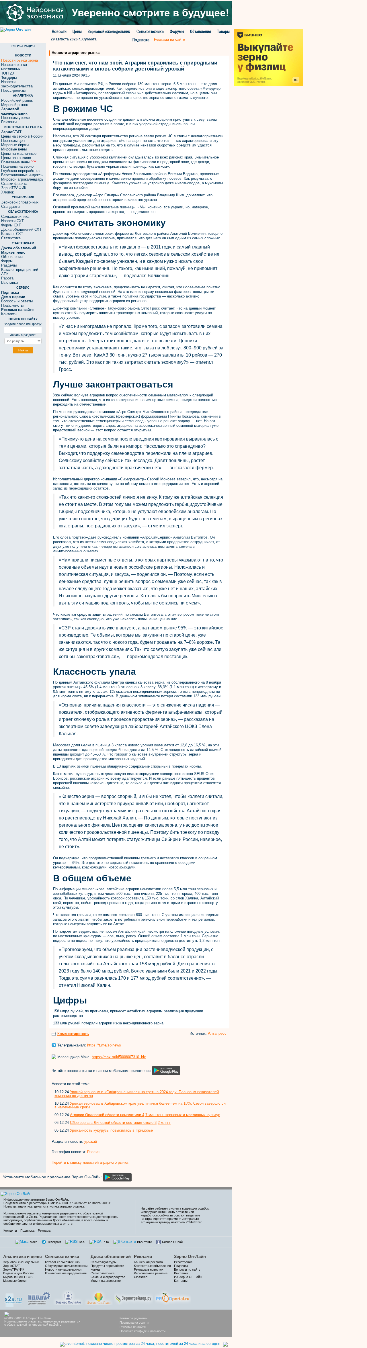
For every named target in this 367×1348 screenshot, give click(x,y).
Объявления (200, 31)
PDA (106, 1242)
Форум (7, 261)
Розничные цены (18, 162)
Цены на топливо (16, 158)
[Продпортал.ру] (173, 1297)
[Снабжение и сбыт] (13, 1298)
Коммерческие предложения (66, 1273)
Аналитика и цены (22, 1256)
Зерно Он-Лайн (190, 1256)
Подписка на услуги (134, 1322)
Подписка (140, 40)
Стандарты (10, 206)
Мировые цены (14, 149)
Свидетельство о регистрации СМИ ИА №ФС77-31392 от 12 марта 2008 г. (57, 1203)
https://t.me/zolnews (104, 1045)
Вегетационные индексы (22, 175)
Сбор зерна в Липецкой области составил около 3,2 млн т (120, 1122)
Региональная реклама (150, 1273)
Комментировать (73, 1034)
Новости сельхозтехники (63, 1269)
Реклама (44, 1230)
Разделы (9, 265)
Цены (77, 31)
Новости (59, 31)
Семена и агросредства (108, 1277)
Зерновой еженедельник (109, 31)
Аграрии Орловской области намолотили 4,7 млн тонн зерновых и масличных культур (145, 1115)
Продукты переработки (107, 1265)
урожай (90, 1141)
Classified (140, 1277)
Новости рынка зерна (19, 60)
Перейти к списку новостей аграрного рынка (90, 1162)
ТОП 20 (7, 73)
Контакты (9, 314)
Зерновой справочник (19, 202)
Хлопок (7, 192)
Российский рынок (17, 100)
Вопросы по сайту (187, 1269)
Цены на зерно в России (22, 136)
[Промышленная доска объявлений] (39, 1297)
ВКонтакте (144, 1242)
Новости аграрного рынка (75, 52)
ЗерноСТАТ (11, 1265)
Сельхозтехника (150, 31)
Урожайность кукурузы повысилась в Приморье (111, 1130)
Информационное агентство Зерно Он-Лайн (35, 1199)
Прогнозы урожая (16, 118)
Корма (95, 1269)
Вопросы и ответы (17, 301)
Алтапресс (217, 1033)
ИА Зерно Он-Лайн (188, 1277)
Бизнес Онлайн (173, 1242)
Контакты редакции (133, 1318)
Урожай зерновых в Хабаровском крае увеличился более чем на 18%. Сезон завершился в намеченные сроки (140, 1105)
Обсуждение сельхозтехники (66, 1265)
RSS (82, 1242)
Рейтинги (9, 122)
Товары (223, 31)
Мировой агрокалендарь (22, 179)
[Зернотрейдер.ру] (133, 1297)
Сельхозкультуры (103, 1262)
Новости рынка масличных (14, 66)
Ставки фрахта (14, 183)
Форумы (177, 31)
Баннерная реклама (148, 1262)
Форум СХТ (11, 225)
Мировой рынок (14, 105)
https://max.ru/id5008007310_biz (119, 1057)
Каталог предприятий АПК (19, 271)
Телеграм (54, 1242)
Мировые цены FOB (17, 1277)
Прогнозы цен (13, 140)
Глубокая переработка (20, 171)
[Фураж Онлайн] (99, 1297)
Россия (93, 1152)
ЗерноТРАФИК (13, 188)
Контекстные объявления (152, 1265)
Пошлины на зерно (17, 166)
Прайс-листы (12, 305)
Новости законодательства (17, 84)
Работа (7, 278)
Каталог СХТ (12, 234)
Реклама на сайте (133, 1327)
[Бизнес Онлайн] (68, 1297)
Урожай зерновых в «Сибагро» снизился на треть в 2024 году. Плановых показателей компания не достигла (136, 1094)
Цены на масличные (18, 153)
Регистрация (183, 1262)
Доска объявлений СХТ (21, 229)
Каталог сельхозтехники (62, 1262)
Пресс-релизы (13, 90)
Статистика (11, 238)
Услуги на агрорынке (106, 1280)
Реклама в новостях (148, 1269)
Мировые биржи (15, 145)
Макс (33, 1242)
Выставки (9, 282)
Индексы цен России (18, 1273)
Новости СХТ (12, 221)
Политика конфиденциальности (142, 1331)
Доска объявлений (111, 1256)
